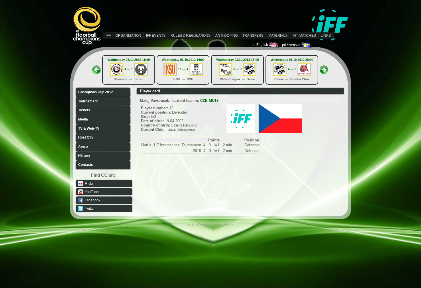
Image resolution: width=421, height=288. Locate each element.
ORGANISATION (128, 36)
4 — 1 (129, 69)
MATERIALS (278, 36)
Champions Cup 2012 (95, 92)
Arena (83, 147)
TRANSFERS (253, 36)
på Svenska (291, 45)
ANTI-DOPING (226, 36)
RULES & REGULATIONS (190, 36)
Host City (85, 137)
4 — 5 (292, 69)
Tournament (88, 101)
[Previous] (96, 68)
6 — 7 (237, 69)
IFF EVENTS (156, 36)
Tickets (84, 110)
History (84, 156)
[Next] (324, 68)
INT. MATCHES (304, 36)
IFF (108, 36)
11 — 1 (183, 69)
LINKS (326, 36)
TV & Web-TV (88, 129)
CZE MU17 (209, 100)
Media (83, 119)
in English (261, 45)
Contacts (85, 165)
